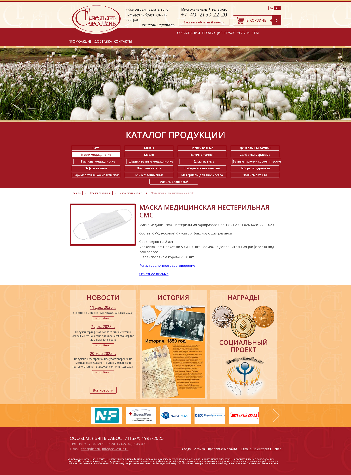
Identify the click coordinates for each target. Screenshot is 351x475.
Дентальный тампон (255, 148)
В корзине (262, 20)
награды (243, 297)
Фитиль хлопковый (173, 182)
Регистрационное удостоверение (167, 265)
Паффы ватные (96, 168)
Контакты (123, 41)
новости (103, 297)
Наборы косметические (202, 168)
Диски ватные (203, 161)
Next (275, 415)
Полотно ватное (149, 168)
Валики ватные (202, 148)
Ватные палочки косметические (257, 161)
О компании (188, 33)
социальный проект (243, 346)
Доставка (103, 41)
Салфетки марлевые (255, 155)
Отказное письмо (154, 274)
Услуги (243, 33)
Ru (277, 8)
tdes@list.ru (90, 449)
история (173, 297)
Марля (149, 155)
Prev (76, 415)
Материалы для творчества (202, 175)
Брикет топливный (149, 175)
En (271, 8)
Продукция (212, 33)
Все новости (103, 390)
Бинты (149, 148)
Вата (96, 148)
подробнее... (103, 318)
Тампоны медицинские (98, 161)
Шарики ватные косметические (96, 175)
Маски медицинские (96, 155)
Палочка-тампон (202, 155)
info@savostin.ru (115, 449)
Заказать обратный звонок (204, 22)
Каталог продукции (100, 193)
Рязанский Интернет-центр (261, 449)
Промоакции (80, 41)
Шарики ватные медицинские (151, 161)
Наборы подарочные (255, 168)
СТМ (255, 33)
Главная (76, 193)
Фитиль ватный (255, 175)
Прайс (229, 33)
